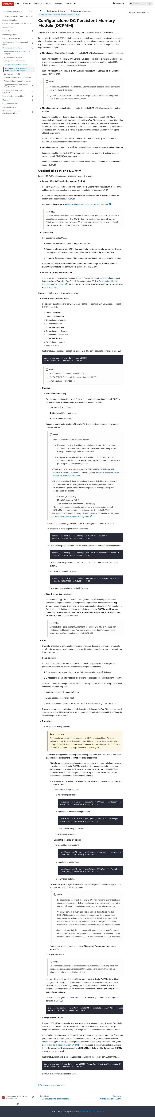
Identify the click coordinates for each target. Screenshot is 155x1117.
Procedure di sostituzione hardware (12, 91)
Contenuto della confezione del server (16, 24)
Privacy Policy (86, 1111)
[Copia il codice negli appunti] (120, 358)
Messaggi (6, 100)
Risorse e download (10, 20)
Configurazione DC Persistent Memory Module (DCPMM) (16, 69)
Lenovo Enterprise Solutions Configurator (71, 517)
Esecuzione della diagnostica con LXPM (59, 1045)
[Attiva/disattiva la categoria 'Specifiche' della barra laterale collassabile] (32, 31)
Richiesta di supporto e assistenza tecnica (11, 112)
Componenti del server (11, 38)
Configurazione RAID (12, 74)
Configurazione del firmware (14, 61)
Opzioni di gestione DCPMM (139, 12)
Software (58, 4)
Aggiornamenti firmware (13, 57)
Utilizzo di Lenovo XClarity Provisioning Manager (87, 204)
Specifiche (6, 31)
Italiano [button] (119, 4)
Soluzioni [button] (69, 4)
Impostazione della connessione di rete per (17, 53)
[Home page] (40, 11)
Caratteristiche (8, 27)
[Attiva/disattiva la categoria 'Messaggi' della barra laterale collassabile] (32, 100)
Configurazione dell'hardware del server (15, 43)
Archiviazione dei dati (42, 4)
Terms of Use (99, 1111)
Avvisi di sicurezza (9, 107)
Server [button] (25, 4)
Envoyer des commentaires (53, 1085)
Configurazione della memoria (15, 64)
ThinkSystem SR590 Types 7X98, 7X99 (17, 16)
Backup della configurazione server (17, 81)
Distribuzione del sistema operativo (17, 77)
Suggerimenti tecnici (10, 104)
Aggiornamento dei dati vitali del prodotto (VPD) (16, 86)
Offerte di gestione (9, 35)
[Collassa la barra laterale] (18, 1103)
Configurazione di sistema (12, 48)
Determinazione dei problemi (13, 96)
